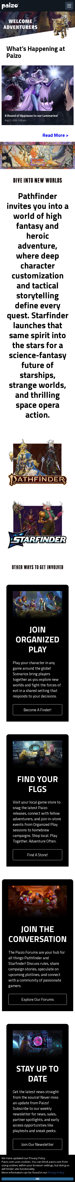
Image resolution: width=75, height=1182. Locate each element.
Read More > (55, 135)
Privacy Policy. (56, 1172)
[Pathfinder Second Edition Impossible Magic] (37, 155)
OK (37, 1178)
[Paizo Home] (11, 5)
